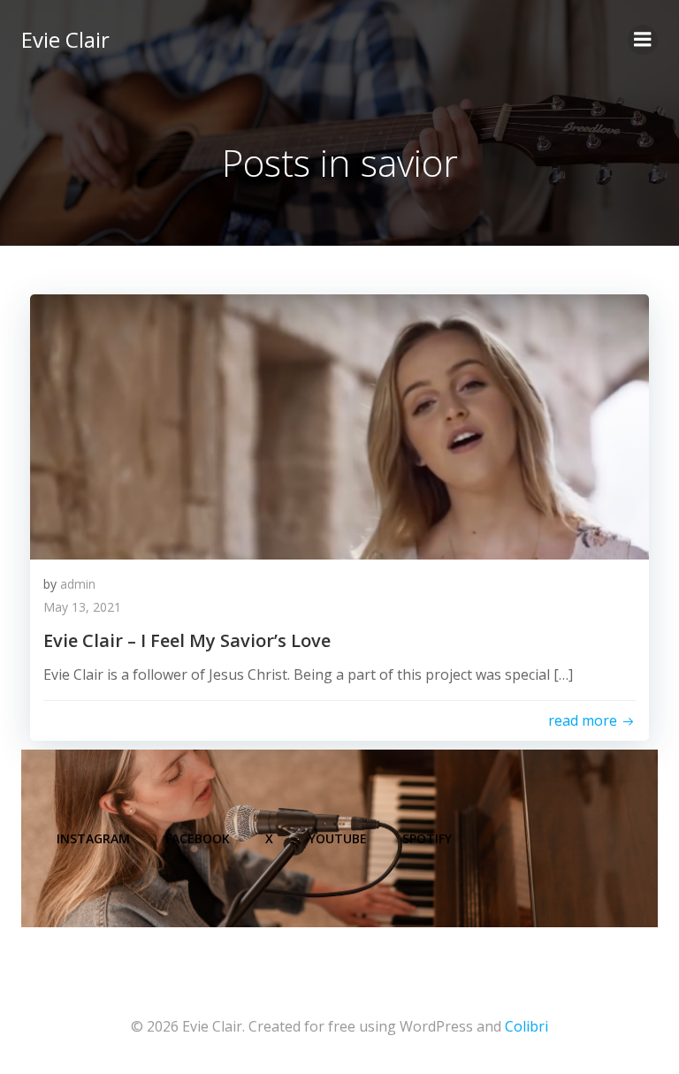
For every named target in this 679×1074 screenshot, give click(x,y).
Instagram (93, 838)
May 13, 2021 (82, 606)
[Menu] (643, 40)
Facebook (197, 838)
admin (77, 583)
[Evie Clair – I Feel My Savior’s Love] (339, 425)
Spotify (427, 838)
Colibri (526, 1026)
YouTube (338, 838)
